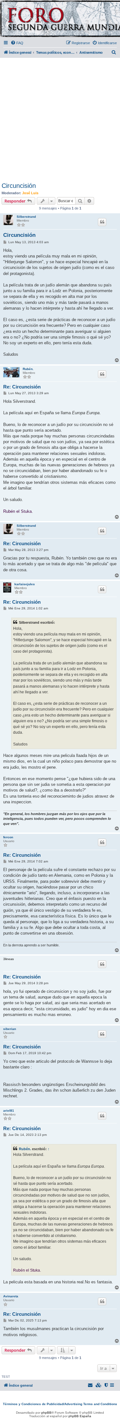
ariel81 (8, 1110)
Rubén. (28, 369)
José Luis (30, 193)
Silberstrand (26, 216)
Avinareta (10, 1296)
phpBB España (79, 1416)
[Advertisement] (60, 118)
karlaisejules (24, 584)
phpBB (46, 1412)
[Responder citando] (102, 222)
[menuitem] (17, 43)
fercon (8, 837)
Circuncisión (19, 185)
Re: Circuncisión (22, 386)
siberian (9, 1029)
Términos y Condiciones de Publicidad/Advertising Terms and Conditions (60, 1404)
